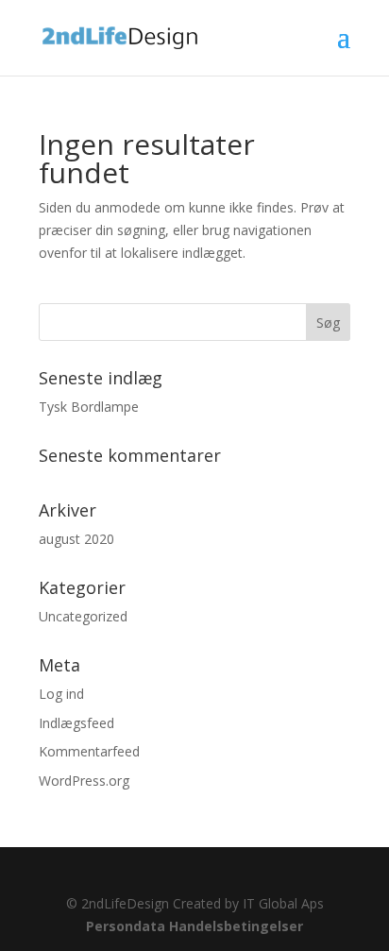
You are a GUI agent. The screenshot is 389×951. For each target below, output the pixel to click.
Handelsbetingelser (236, 926)
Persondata (125, 926)
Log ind (61, 694)
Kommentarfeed (89, 751)
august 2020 (76, 539)
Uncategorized (83, 616)
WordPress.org (84, 781)
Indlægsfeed (76, 723)
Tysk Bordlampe (89, 407)
